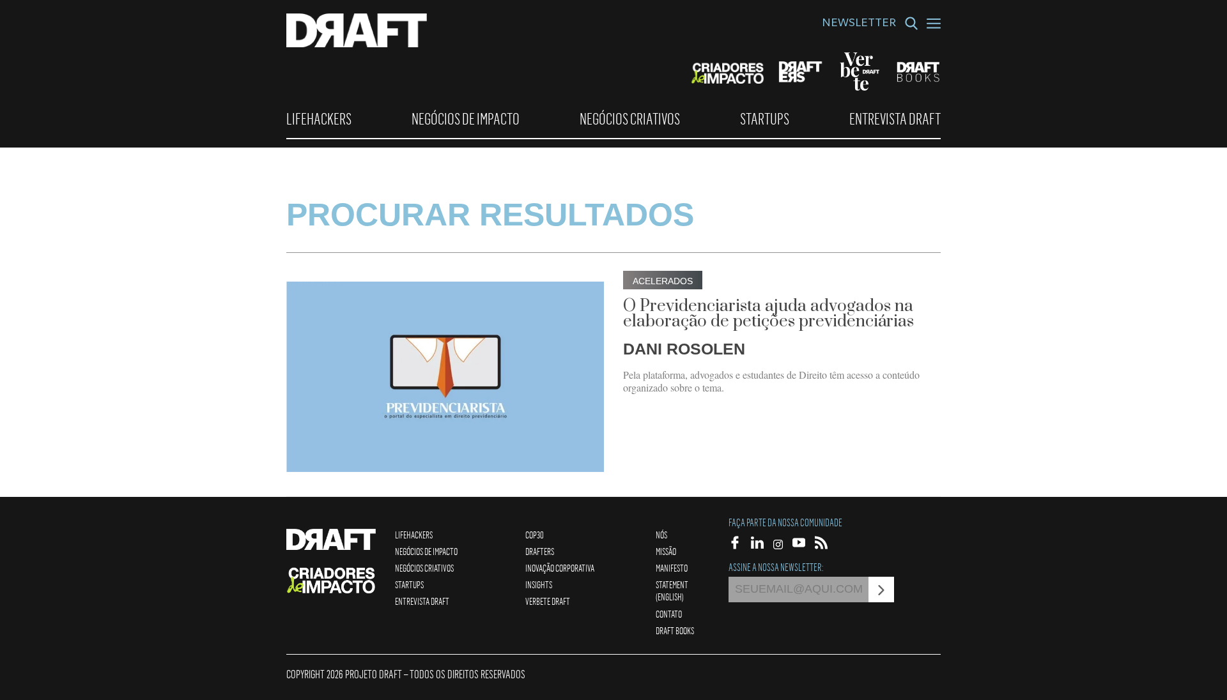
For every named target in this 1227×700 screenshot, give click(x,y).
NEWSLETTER (859, 24)
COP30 (534, 534)
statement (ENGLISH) (672, 590)
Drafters (539, 551)
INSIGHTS (538, 584)
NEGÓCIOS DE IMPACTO (466, 118)
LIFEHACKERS (318, 118)
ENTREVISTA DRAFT (895, 118)
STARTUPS (764, 118)
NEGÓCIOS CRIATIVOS (630, 118)
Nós (661, 534)
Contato (669, 614)
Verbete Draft (547, 601)
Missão (666, 551)
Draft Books (675, 630)
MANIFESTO (672, 568)
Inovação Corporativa (559, 568)
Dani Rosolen (684, 349)
